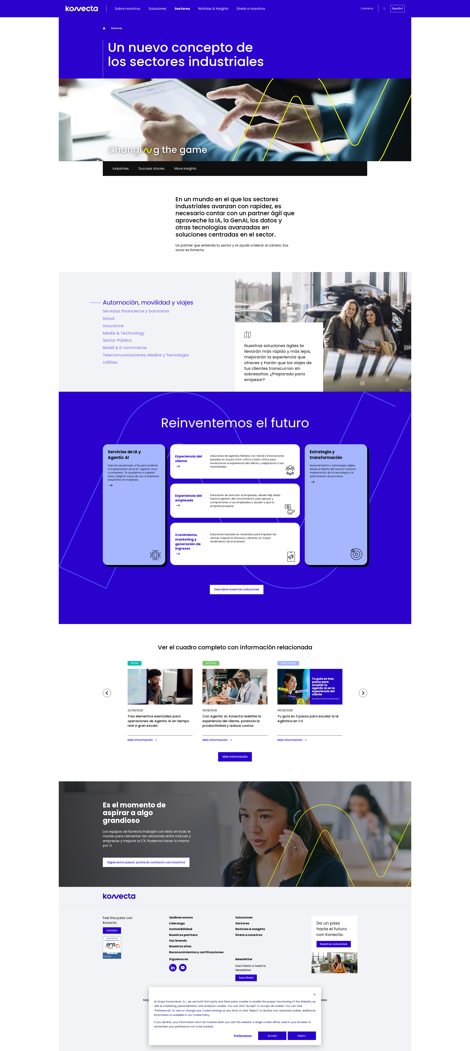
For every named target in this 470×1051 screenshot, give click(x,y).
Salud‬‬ (108, 318)
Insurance (113, 326)
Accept (272, 1036)
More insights (185, 168)
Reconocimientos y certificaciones (196, 952)
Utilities (110, 362)
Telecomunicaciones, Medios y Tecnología (146, 355)
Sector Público (117, 340)
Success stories (151, 168)
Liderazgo (177, 923)
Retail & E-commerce (125, 348)
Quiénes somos (181, 917)
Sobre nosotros (127, 8)
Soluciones (157, 8)
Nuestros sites (180, 946)
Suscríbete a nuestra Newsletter (250, 968)
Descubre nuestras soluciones (236, 589)
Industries (121, 168)
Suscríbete (246, 977)
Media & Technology (123, 333)
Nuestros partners (183, 935)
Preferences (243, 1036)
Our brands (178, 941)
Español (397, 8)
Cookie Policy (201, 1015)
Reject (302, 1036)
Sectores (182, 8)
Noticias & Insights (213, 8)
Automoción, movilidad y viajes (148, 303)
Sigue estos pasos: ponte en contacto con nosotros (146, 862)
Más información (235, 757)
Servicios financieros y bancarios (136, 311)
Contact (112, 930)
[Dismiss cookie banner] (314, 994)
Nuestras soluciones (333, 944)
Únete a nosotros (251, 8)
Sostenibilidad (180, 929)
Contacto (367, 8)
